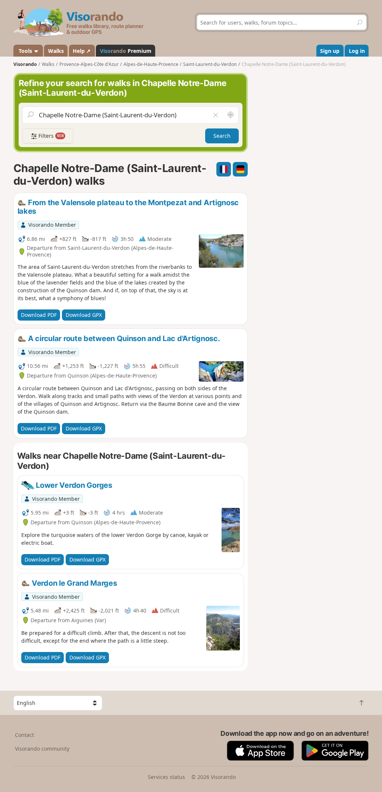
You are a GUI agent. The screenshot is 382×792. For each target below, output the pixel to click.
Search (222, 135)
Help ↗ (82, 50)
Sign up (329, 50)
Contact (24, 734)
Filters (50, 135)
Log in (357, 50)
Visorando (25, 64)
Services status (166, 776)
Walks (56, 50)
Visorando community (42, 748)
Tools (25, 50)
